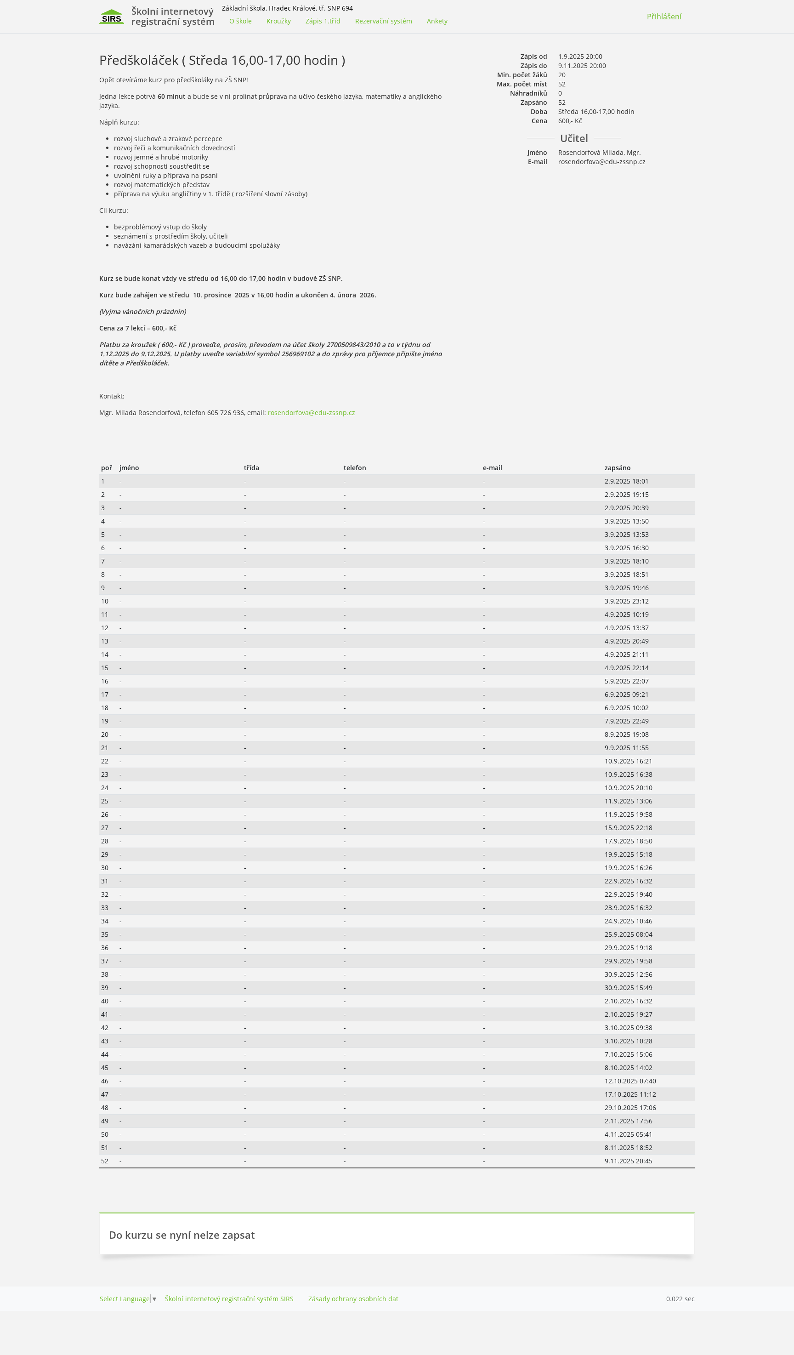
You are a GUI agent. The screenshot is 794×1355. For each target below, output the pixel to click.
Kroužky (279, 21)
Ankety (437, 21)
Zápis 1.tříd (323, 21)
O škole (240, 21)
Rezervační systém (383, 21)
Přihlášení (664, 16)
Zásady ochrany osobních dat (353, 1298)
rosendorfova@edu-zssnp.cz (311, 412)
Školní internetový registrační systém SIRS (229, 1298)
